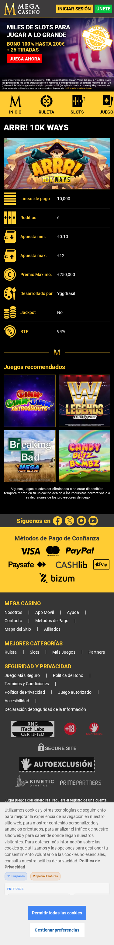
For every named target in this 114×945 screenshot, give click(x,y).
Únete (103, 9)
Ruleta (46, 112)
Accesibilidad (17, 701)
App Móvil (44, 612)
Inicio (15, 112)
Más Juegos (63, 652)
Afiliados (52, 629)
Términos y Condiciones (27, 683)
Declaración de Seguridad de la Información (45, 709)
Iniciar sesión (74, 9)
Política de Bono (68, 675)
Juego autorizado (75, 692)
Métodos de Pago (51, 620)
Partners (96, 652)
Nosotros (13, 612)
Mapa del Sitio (18, 629)
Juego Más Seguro (22, 675)
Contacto (13, 620)
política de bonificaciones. (78, 88)
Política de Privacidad (25, 692)
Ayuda (73, 612)
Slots (77, 112)
